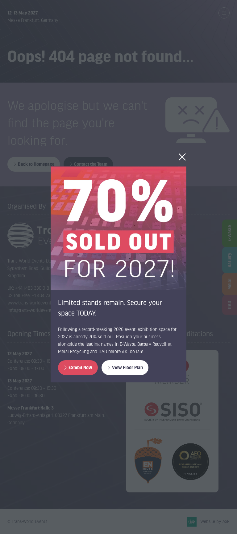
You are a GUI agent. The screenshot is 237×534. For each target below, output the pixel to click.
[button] (182, 157)
